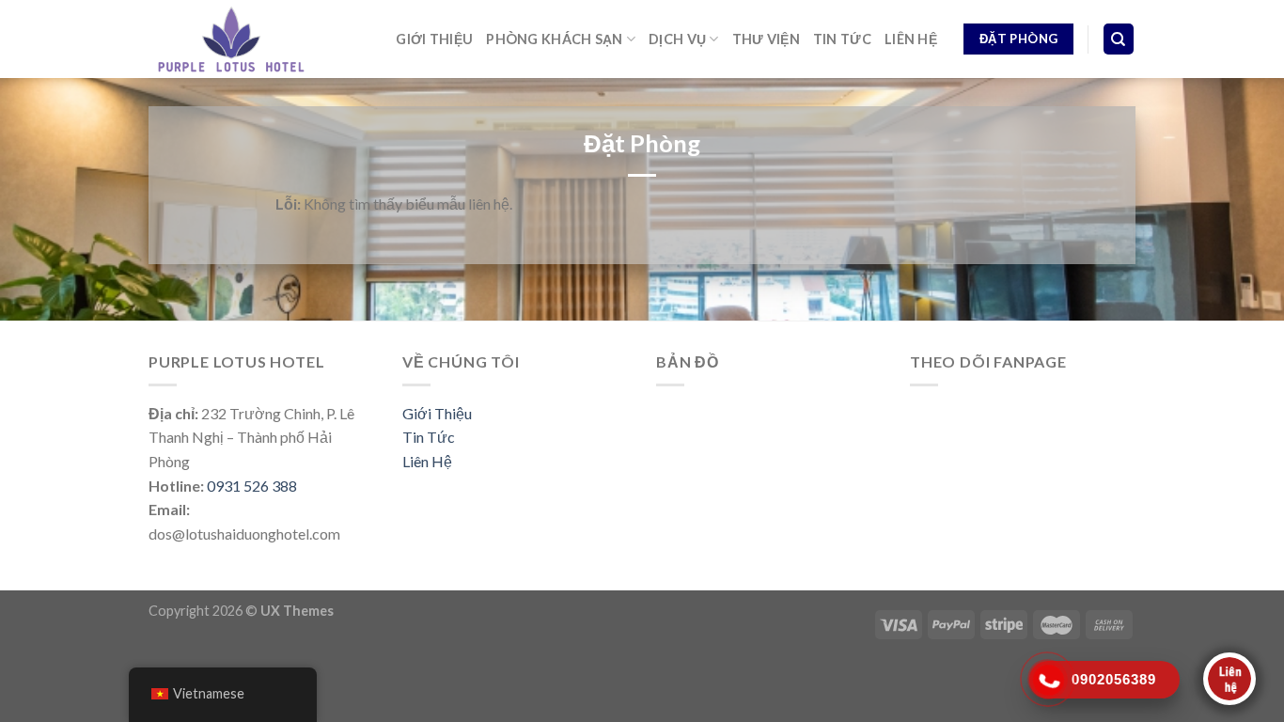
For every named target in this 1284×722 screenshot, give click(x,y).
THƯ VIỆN (766, 39)
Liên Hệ (427, 461)
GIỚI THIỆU (434, 39)
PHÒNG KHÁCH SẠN (554, 39)
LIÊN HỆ (911, 39)
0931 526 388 (252, 485)
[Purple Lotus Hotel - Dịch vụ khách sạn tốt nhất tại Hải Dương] (231, 39)
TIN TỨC (842, 39)
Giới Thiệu (437, 413)
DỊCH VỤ (677, 39)
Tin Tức (428, 437)
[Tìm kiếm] (1119, 39)
